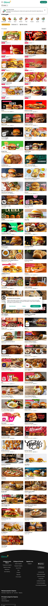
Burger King (8, 592)
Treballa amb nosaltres (7, 565)
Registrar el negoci (7, 567)
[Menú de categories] (2, 2)
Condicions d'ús (41, 572)
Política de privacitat (41, 574)
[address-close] (45, 10)
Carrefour (16, 592)
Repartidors (7, 569)
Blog (18, 570)
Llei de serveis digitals (41, 583)
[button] (3, 19)
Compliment (41, 578)
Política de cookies (41, 576)
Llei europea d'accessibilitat (41, 585)
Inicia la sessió (18, 576)
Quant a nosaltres (18, 563)
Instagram (30, 563)
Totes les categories (5, 600)
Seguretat (18, 574)
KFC (12, 592)
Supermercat (4, 598)
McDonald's (3, 592)
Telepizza (20, 592)
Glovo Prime (18, 568)
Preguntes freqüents (18, 565)
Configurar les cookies (41, 580)
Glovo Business (7, 571)
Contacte (18, 572)
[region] (24, 19)
